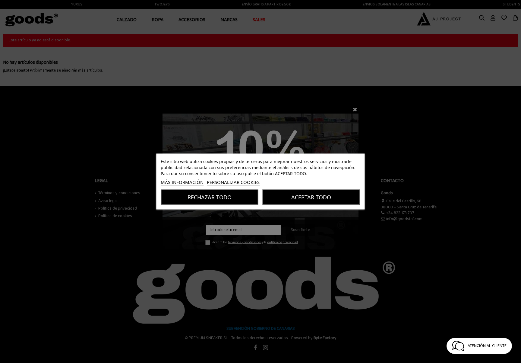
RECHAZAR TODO (210, 197)
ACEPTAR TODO (311, 197)
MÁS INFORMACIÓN (182, 182)
